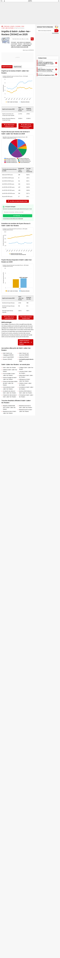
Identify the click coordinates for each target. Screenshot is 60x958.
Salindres (19, 45)
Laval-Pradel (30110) (8, 357)
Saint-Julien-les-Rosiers (8, 28)
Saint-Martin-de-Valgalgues (23, 42)
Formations (42, 58)
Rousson (20, 43)
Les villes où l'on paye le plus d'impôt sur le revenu (26, 126)
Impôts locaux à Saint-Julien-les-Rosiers (24, 342)
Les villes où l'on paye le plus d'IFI (9, 317)
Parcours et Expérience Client (46, 75)
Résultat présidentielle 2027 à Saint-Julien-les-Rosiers (9, 407)
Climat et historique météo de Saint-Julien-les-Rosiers (10, 383)
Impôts (12, 26)
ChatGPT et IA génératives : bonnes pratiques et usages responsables (46, 63)
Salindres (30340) (24, 357)
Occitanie (18, 26)
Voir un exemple (55, 33)
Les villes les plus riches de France (9, 125)
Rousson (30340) (7, 359)
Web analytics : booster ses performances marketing (45, 69)
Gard (23, 26)
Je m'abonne (16, 215)
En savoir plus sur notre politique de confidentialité (13, 218)
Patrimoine (6, 26)
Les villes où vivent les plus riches (18, 201)
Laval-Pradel (14, 43)
